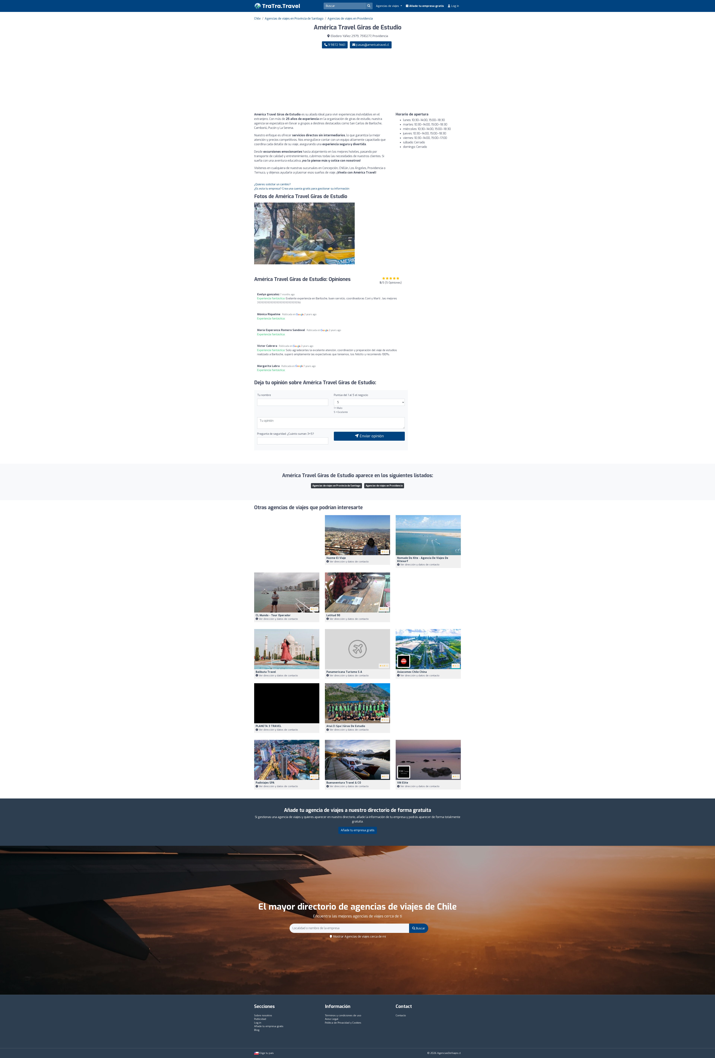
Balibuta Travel (266, 672)
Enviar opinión (371, 436)
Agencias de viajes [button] (388, 6)
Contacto (401, 1015)
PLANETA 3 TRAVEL (268, 726)
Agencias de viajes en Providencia (350, 18)
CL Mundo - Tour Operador (273, 615)
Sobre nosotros (263, 1015)
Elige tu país (266, 1053)
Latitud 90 (333, 615)
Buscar (420, 928)
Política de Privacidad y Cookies (343, 1022)
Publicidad (260, 1019)
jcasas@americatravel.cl (372, 45)
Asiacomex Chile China (412, 672)
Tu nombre (264, 395)
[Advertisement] (410, 80)
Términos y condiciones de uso (343, 1015)
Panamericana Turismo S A (344, 672)
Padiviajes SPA (265, 783)
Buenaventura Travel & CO (343, 783)
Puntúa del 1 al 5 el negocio (351, 395)
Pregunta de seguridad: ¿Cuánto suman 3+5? (285, 434)
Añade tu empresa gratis (426, 6)
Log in (454, 6)
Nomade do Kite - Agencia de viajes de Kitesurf (422, 559)
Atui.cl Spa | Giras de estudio (345, 726)
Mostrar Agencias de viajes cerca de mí (359, 936)
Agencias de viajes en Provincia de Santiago (294, 18)
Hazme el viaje (336, 558)
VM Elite (402, 783)
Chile (257, 18)
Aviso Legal (331, 1019)
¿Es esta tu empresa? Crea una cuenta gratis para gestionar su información (301, 188)
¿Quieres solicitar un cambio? (272, 184)
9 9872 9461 (336, 45)
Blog (256, 1030)
